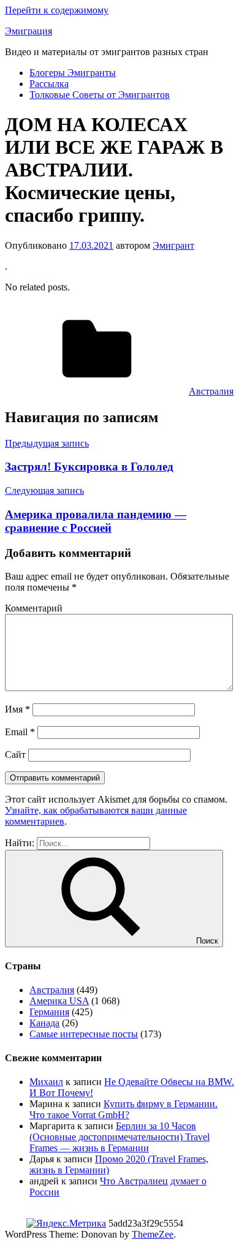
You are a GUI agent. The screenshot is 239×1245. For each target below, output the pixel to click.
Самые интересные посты (83, 1034)
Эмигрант (173, 245)
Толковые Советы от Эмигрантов (99, 94)
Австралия (211, 391)
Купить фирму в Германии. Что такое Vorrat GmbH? (123, 1109)
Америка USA (59, 1001)
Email (20, 732)
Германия (49, 1012)
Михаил (46, 1082)
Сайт (15, 754)
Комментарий (34, 608)
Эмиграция (28, 31)
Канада (44, 1023)
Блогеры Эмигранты (72, 72)
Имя (17, 709)
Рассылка (49, 83)
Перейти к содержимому (56, 10)
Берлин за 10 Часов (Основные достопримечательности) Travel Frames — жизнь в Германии (119, 1137)
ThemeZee (152, 1234)
